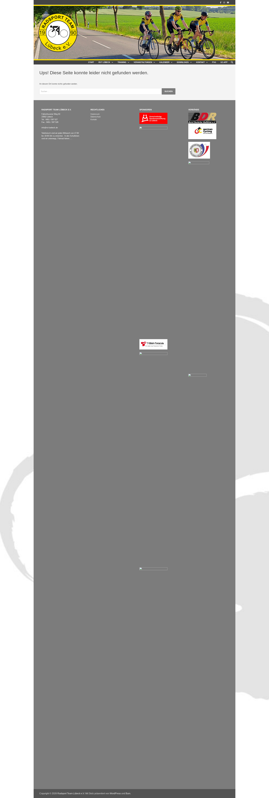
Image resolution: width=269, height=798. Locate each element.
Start (91, 62)
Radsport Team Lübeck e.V (70, 793)
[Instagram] (224, 3)
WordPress (115, 793)
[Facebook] (221, 3)
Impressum (95, 114)
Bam (128, 793)
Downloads (183, 62)
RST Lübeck (104, 62)
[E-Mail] (228, 3)
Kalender (164, 62)
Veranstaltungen (143, 62)
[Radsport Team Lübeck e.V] (134, 32)
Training (122, 62)
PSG (214, 62)
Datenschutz (96, 117)
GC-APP (224, 62)
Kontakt (200, 62)
